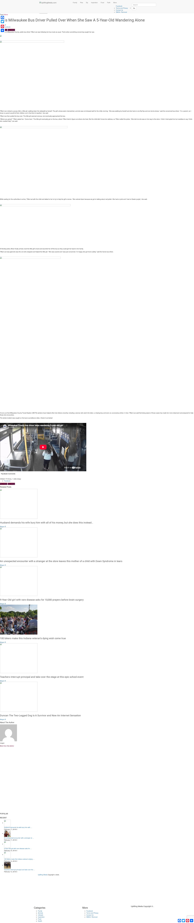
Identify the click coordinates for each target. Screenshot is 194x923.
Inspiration (94, 3)
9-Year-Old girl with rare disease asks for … (18, 848)
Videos (6, 14)
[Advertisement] (97, 94)
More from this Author (7, 746)
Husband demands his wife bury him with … (18, 827)
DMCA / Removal (121, 12)
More (115, 3)
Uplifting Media (42, 875)
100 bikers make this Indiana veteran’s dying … (19, 859)
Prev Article (3, 484)
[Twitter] (2, 22)
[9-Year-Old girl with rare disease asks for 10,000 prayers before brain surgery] (97, 581)
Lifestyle (40, 915)
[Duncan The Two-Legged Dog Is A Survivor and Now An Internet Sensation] (97, 697)
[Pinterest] (2, 26)
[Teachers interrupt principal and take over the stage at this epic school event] (97, 658)
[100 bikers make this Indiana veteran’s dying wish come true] (97, 620)
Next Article (11, 30)
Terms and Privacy (122, 8)
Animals (40, 913)
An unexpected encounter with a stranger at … (19, 838)
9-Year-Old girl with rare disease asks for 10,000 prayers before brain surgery (42, 599)
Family (75, 3)
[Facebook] (2, 18)
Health (40, 921)
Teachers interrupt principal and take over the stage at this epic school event (41, 677)
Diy (87, 3)
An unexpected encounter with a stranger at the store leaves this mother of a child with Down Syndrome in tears (61, 561)
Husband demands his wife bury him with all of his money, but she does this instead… (46, 522)
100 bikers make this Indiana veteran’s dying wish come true (33, 638)
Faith (108, 3)
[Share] (2, 30)
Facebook (119, 6)
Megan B (3, 526)
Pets (81, 3)
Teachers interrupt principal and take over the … (19, 870)
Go (134, 8)
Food (102, 3)
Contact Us (119, 10)
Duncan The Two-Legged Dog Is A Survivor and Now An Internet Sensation (40, 715)
